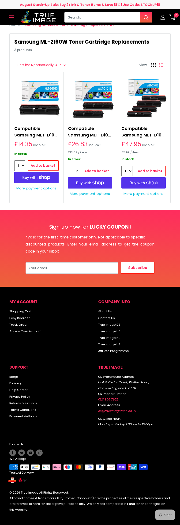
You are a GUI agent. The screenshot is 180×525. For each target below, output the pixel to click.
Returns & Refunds (23, 403)
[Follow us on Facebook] (12, 452)
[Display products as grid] (153, 65)
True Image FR (109, 331)
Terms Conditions (22, 410)
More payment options (36, 188)
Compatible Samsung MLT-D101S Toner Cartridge (36, 131)
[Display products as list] (161, 65)
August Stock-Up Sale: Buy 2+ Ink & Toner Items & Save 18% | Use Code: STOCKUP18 (90, 4)
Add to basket (43, 165)
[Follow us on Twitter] (21, 452)
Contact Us (106, 318)
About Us (105, 311)
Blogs (13, 376)
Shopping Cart (20, 311)
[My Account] (163, 17)
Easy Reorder (19, 318)
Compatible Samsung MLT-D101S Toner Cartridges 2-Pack (90, 131)
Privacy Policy (19, 396)
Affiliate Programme (113, 351)
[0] (172, 17)
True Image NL (109, 338)
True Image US (109, 344)
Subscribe (137, 267)
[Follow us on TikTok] (39, 452)
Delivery (15, 383)
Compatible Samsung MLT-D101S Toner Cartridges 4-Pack (143, 131)
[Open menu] (11, 17)
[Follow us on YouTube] (30, 452)
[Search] (146, 17)
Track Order (18, 324)
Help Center (18, 390)
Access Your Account (25, 331)
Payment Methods (23, 416)
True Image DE (109, 324)
